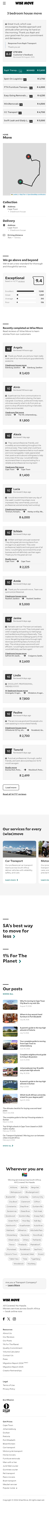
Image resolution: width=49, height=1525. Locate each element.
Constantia (11, 1206)
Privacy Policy (9, 1389)
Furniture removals (11, 1458)
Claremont (25, 1201)
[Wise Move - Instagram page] (14, 1319)
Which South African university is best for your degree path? (33, 1096)
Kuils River (38, 1225)
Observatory (13, 1240)
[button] (20, 181)
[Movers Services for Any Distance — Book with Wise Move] (24, 3)
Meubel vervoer (10, 1484)
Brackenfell (10, 1197)
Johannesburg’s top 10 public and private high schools (32, 1069)
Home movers (9, 1454)
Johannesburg (9, 1429)
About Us (7, 1333)
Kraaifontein (25, 1225)
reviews (21, 281)
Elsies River (25, 1211)
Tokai (25, 1259)
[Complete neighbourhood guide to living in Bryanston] (10, 1058)
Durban (6, 1432)
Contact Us (8, 1355)
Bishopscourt (16, 1192)
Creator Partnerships (12, 1370)
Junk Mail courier (10, 1466)
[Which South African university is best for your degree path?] (10, 1099)
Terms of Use (9, 1385)
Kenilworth (11, 1225)
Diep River (24, 1206)
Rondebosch (25, 1249)
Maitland (10, 1230)
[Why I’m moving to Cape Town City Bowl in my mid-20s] (10, 1005)
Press (5, 1359)
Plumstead (11, 1249)
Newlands (25, 1235)
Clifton (37, 1201)
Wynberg (31, 1263)
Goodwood (10, 1216)
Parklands (37, 1240)
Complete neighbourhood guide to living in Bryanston (33, 1055)
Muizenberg (12, 1235)
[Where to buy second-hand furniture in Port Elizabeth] (10, 1018)
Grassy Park (39, 1216)
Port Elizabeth (9, 1440)
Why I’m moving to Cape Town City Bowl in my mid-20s (32, 1002)
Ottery (26, 1240)
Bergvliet (35, 1187)
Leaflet (15, 194)
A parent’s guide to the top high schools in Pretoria (33, 1029)
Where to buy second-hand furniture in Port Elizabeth (31, 1015)
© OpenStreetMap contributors (36, 194)
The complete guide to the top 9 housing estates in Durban (23, 1118)
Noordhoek (37, 1235)
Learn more (10, 880)
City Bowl (13, 1201)
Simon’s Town (11, 1254)
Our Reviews (8, 1337)
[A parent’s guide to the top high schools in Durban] (10, 1085)
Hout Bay (26, 1220)
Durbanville (37, 1206)
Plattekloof (35, 1244)
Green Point (13, 1220)
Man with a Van (10, 1462)
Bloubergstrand (32, 1192)
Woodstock (19, 1263)
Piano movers (9, 1477)
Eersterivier (12, 1211)
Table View (14, 1259)
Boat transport (9, 1480)
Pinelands (23, 1244)
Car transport (9, 1447)
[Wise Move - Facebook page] (4, 1319)
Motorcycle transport (12, 1451)
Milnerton (22, 1230)
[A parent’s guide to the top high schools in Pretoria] (10, 1032)
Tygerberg (35, 1259)
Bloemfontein (9, 1443)
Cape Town (8, 1425)
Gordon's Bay (24, 1216)
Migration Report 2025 (13, 1367)
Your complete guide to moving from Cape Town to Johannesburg (33, 1043)
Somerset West (27, 1254)
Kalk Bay (37, 1220)
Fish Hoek (38, 1211)
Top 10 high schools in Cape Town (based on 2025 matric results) (22, 1127)
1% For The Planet (11, 1344)
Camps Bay (23, 1197)
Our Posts (7, 1340)
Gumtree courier (10, 1469)
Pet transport (9, 1473)
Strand (41, 1254)
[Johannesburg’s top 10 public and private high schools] (10, 1072)
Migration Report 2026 (15, 1362)
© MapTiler (22, 194)
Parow (12, 1244)
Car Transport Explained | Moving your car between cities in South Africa (23, 1136)
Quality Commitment (12, 1348)
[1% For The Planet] (24, 1408)
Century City (37, 1197)
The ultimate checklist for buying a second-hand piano (22, 1109)
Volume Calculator (11, 1351)
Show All (8, 994)
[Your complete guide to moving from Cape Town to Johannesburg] (10, 1045)
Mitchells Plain (36, 1230)
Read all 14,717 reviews (14, 794)
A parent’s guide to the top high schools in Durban (33, 1082)
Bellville (24, 1187)
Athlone (13, 1187)
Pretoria (6, 1436)
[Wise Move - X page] (8, 1319)
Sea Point (38, 1249)
